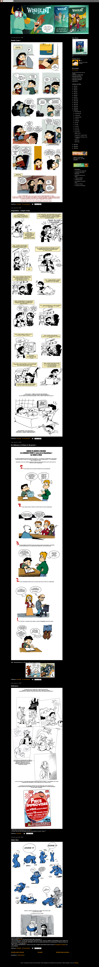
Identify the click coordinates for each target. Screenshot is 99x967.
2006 (75, 146)
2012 (75, 102)
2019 (75, 89)
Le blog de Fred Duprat (80, 185)
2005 (75, 148)
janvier (76, 131)
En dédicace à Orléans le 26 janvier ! (23, 445)
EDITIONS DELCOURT (77, 78)
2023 (75, 86)
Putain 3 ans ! (16, 40)
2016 (75, 95)
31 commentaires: (26, 679)
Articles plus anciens (62, 952)
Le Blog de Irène (78, 179)
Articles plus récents (17, 952)
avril (76, 126)
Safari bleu (15, 840)
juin (76, 122)
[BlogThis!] (36, 204)
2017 (75, 93)
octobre (77, 115)
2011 (75, 104)
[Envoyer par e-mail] (35, 204)
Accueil (40, 952)
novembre (77, 113)
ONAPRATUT (75, 81)
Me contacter (75, 69)
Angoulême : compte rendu (20, 210)
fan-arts (20, 939)
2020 (75, 88)
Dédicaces (14, 686)
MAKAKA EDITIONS (76, 76)
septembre (77, 117)
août (76, 118)
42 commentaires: (26, 204)
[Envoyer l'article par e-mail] (32, 204)
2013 (75, 100)
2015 (75, 97)
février (76, 129)
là (30, 829)
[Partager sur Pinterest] (40, 204)
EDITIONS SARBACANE (77, 75)
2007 (75, 144)
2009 (75, 108)
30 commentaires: (26, 438)
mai (76, 124)
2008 (75, 110)
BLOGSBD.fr (77, 169)
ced (81, 60)
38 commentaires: (26, 948)
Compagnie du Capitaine (60, 944)
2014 (75, 99)
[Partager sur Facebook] (39, 204)
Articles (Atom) (21, 955)
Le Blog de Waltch (79, 178)
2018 (75, 91)
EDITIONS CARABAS (77, 79)
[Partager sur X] (38, 204)
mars (76, 128)
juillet (76, 120)
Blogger (76, 962)
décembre (77, 111)
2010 (75, 106)
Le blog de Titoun (79, 183)
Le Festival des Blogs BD (80, 171)
